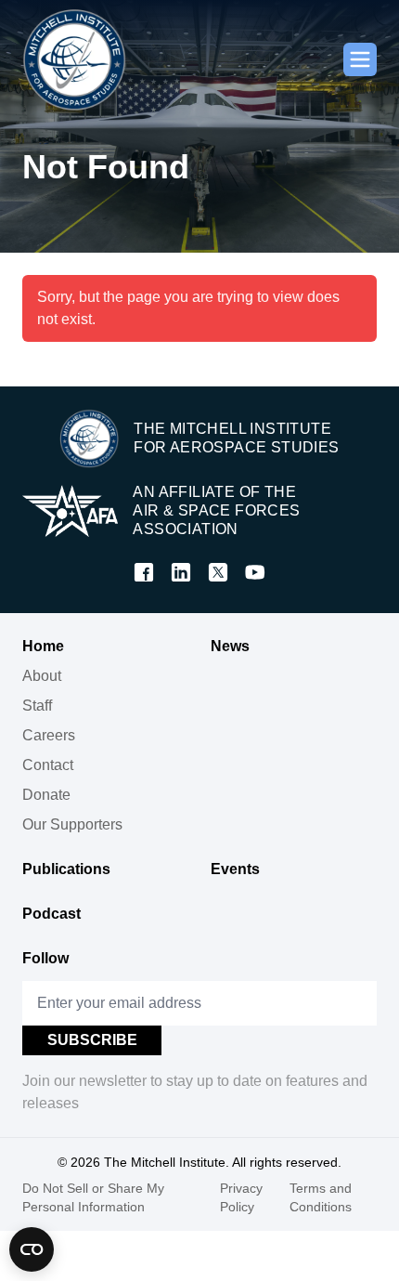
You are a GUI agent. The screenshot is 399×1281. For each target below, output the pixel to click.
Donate (46, 795)
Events (235, 869)
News (230, 646)
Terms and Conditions (321, 1197)
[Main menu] (360, 59)
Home (43, 646)
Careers (48, 735)
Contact (47, 765)
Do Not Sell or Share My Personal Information (93, 1197)
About (41, 676)
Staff (37, 705)
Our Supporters (72, 824)
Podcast (51, 914)
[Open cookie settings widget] (31, 1249)
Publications (66, 869)
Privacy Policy (241, 1197)
